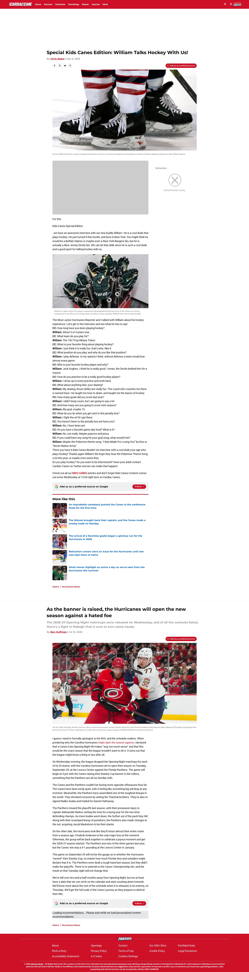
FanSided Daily (186, 945)
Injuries (96, 4)
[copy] (70, 66)
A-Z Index (96, 956)
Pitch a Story (59, 950)
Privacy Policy (99, 950)
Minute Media (37, 964)
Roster (85, 4)
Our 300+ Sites (157, 945)
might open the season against (116, 742)
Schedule (60, 4)
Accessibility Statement (65, 956)
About (55, 945)
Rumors (48, 4)
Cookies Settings (128, 956)
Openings (96, 945)
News (38, 4)
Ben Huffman (58, 632)
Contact (122, 945)
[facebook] (225, 4)
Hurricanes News (71, 586)
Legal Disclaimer (187, 950)
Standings (73, 4)
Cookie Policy (157, 950)
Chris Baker (57, 58)
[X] (231, 4)
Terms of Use (126, 950)
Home (55, 586)
